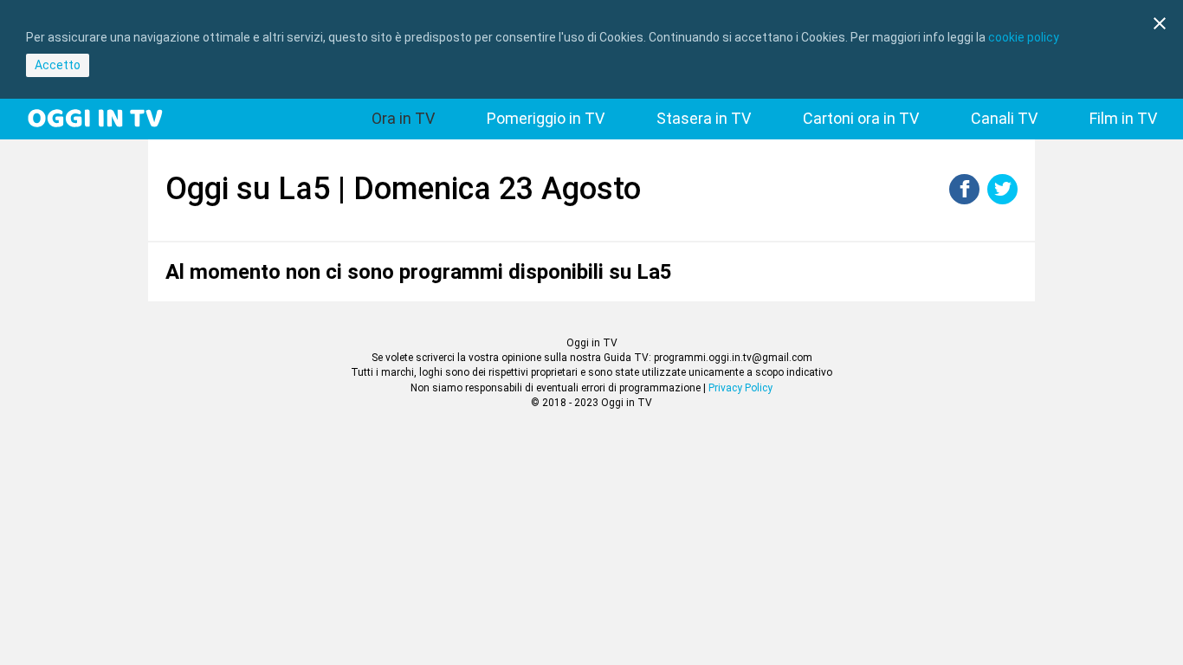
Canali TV (1004, 118)
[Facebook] (964, 199)
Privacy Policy (740, 388)
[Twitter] (1002, 199)
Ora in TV (403, 118)
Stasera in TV (703, 118)
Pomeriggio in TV (545, 118)
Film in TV (1123, 118)
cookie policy (1023, 37)
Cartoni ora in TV (861, 118)
